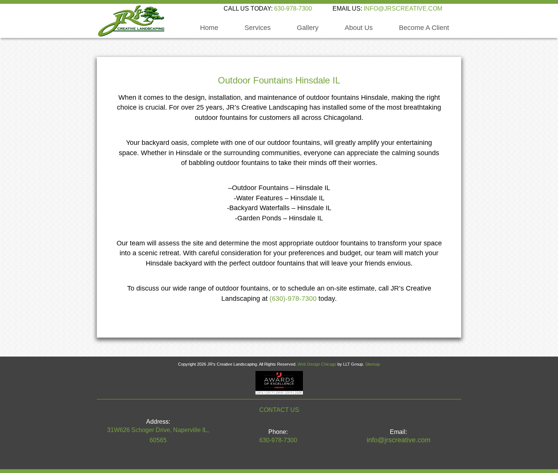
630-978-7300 (293, 8)
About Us (359, 28)
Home (209, 28)
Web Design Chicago (317, 364)
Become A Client (424, 28)
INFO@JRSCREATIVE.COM (403, 8)
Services (257, 28)
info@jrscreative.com (398, 440)
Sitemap (372, 364)
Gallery (307, 28)
